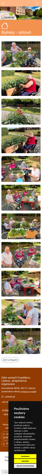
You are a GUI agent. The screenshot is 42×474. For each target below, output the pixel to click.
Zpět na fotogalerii (10, 360)
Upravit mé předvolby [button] (25, 466)
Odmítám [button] (25, 461)
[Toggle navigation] (37, 3)
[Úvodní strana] (2, 3)
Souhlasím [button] (25, 456)
